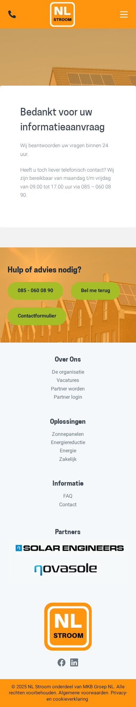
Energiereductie (68, 442)
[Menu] (124, 14)
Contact (68, 504)
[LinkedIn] (74, 662)
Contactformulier (37, 316)
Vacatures (68, 380)
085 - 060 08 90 (35, 290)
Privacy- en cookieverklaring (86, 696)
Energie (68, 451)
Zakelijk (68, 459)
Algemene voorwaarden (83, 693)
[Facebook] (61, 662)
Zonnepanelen (68, 434)
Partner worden (68, 389)
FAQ (67, 496)
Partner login (68, 397)
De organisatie (68, 372)
